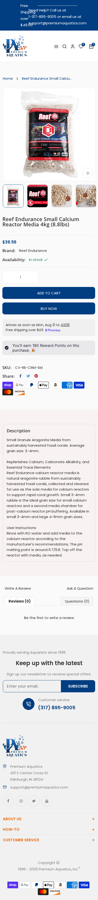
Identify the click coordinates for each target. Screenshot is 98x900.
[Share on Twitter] (28, 376)
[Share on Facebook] (20, 376)
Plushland (55, 875)
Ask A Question (80, 588)
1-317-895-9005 (42, 16)
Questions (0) (77, 601)
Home (8, 78)
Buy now (49, 308)
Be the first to (49, 617)
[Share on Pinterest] (36, 376)
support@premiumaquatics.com (58, 23)
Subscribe (78, 686)
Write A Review (18, 588)
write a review (61, 617)
